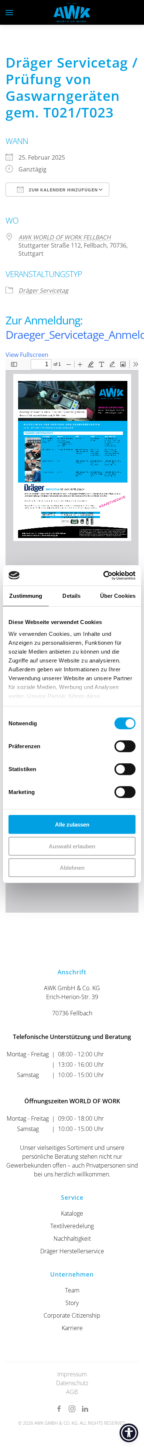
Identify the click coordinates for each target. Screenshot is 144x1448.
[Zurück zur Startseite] (72, 12)
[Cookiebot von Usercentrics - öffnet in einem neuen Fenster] (104, 575)
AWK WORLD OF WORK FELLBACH (64, 237)
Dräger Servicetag (43, 290)
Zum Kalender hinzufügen (62, 190)
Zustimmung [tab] (25, 596)
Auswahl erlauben (72, 846)
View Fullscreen (27, 355)
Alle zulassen (72, 824)
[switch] (125, 746)
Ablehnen (72, 868)
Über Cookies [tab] (118, 596)
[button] (9, 12)
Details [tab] (71, 596)
